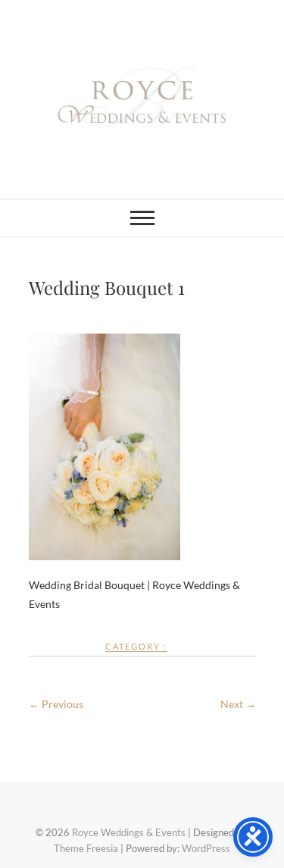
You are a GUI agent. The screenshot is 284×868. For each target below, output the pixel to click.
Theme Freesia (86, 848)
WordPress (206, 848)
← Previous (56, 703)
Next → (238, 703)
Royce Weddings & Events (129, 832)
